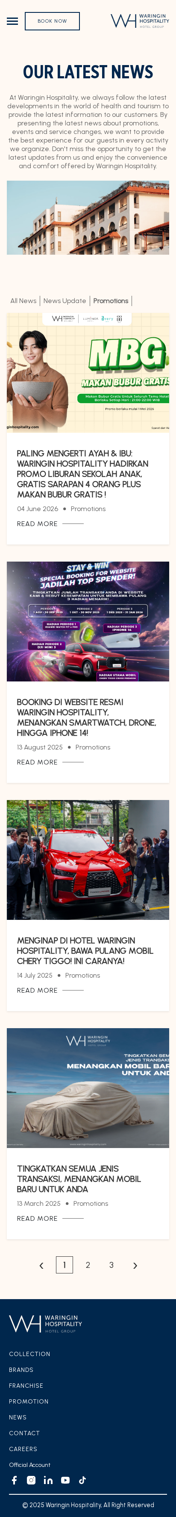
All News (23, 301)
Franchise (26, 1385)
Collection (29, 1354)
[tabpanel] (88, 793)
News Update (65, 301)
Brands (21, 1370)
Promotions (111, 301)
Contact (24, 1433)
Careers (23, 1449)
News (18, 1417)
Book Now (52, 21)
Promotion (29, 1401)
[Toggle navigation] (12, 21)
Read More (37, 524)
